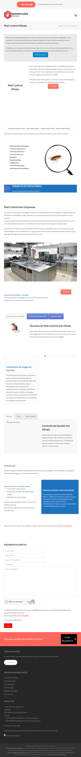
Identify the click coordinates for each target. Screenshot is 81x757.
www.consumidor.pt (66, 752)
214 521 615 (10, 718)
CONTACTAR (11, 662)
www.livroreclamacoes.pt (48, 731)
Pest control (8, 694)
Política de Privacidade (12, 726)
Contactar (53, 86)
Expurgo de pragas (10, 691)
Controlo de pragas (11, 678)
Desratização (9, 688)
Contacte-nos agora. (64, 526)
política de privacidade (20, 616)
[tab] (15, 316)
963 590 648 (10, 721)
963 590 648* (27, 4)
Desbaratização (9, 681)
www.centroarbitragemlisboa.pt (18, 752)
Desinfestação (9, 684)
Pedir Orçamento (40, 55)
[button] (76, 15)
